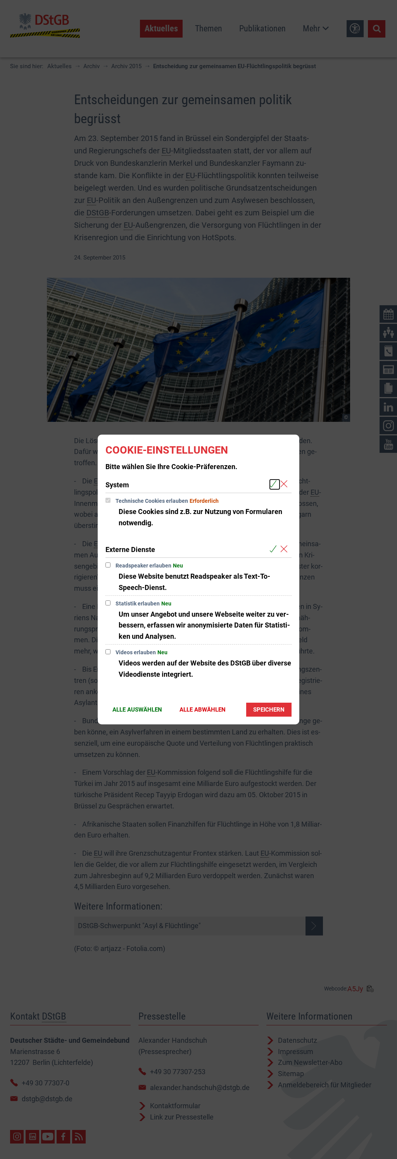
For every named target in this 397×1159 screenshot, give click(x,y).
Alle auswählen (137, 709)
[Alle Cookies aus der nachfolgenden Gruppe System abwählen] (285, 484)
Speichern (269, 709)
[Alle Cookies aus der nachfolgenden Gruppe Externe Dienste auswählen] (275, 549)
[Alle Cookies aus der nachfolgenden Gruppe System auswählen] (275, 484)
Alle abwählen (203, 709)
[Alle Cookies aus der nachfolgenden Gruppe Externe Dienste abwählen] (285, 549)
